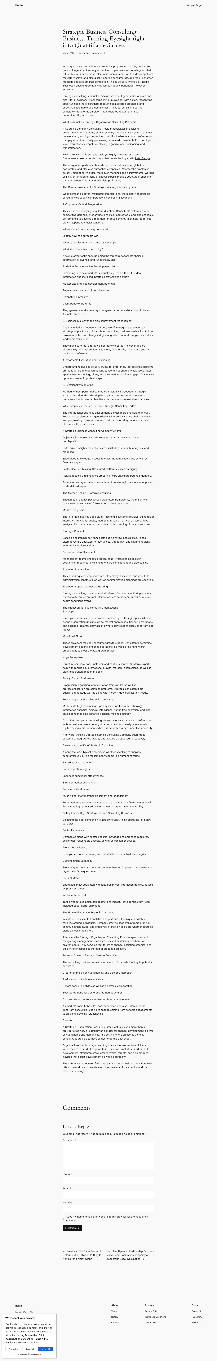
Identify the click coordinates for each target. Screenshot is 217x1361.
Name (67, 1174)
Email (67, 1188)
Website (67, 1202)
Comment (69, 1140)
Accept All (45, 1349)
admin (85, 53)
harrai (19, 5)
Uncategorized (98, 53)
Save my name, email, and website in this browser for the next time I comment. (107, 1218)
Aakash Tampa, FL (74, 314)
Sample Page (194, 5)
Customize (13, 1349)
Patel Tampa (142, 158)
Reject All (30, 1349)
